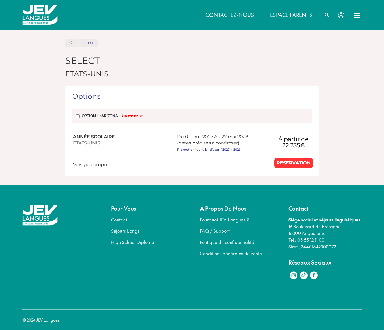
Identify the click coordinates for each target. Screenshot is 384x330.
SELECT (88, 43)
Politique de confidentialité (227, 242)
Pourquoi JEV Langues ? (224, 219)
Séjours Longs (125, 231)
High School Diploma (132, 242)
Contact (119, 219)
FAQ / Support (215, 231)
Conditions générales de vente (231, 253)
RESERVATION (294, 163)
